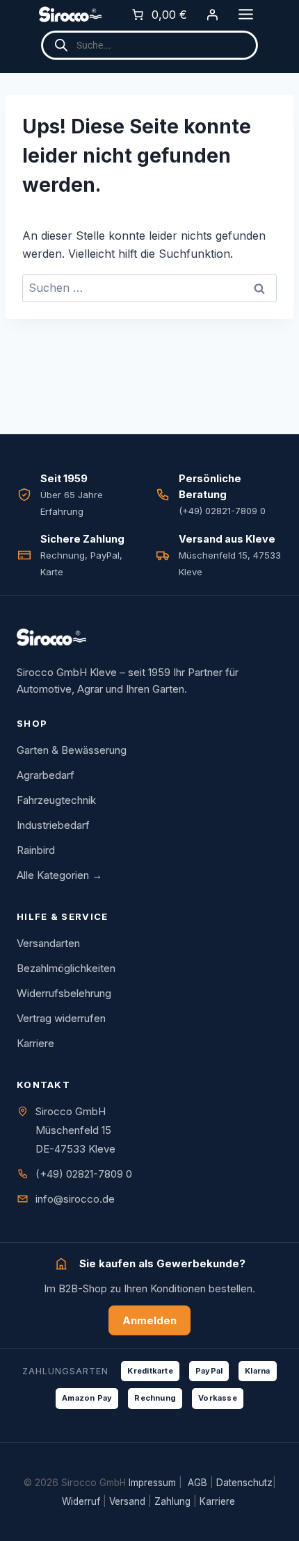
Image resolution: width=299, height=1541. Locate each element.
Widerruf (81, 1501)
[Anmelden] (212, 14)
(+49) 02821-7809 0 (83, 1173)
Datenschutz (244, 1482)
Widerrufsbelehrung (64, 993)
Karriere (35, 1043)
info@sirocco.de (75, 1198)
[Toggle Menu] (246, 14)
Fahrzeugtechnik (56, 800)
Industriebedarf (53, 825)
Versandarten (48, 943)
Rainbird (36, 850)
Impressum (152, 1482)
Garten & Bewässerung (72, 750)
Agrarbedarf (45, 775)
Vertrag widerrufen (61, 1018)
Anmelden (149, 1320)
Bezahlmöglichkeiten (66, 968)
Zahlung (172, 1501)
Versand (127, 1501)
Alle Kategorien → (59, 875)
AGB (197, 1482)
